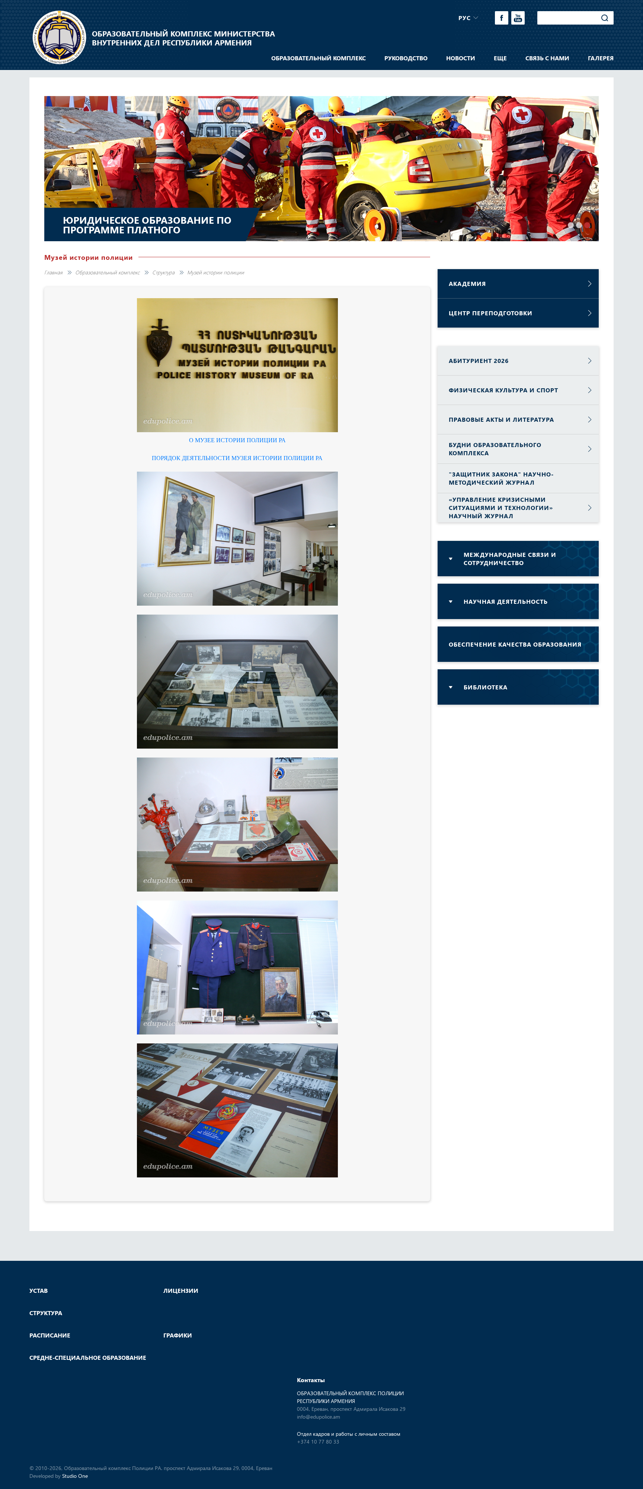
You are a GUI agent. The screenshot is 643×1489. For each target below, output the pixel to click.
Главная (53, 272)
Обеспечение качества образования (515, 644)
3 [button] (587, 225)
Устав (38, 1290)
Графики (177, 1335)
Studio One (75, 1475)
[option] (321, 168)
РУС (464, 18)
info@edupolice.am (318, 1416)
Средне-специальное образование (87, 1357)
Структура (163, 272)
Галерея (601, 58)
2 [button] (579, 225)
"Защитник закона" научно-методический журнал (501, 478)
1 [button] (571, 225)
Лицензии (180, 1290)
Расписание (49, 1335)
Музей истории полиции (215, 272)
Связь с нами (547, 58)
